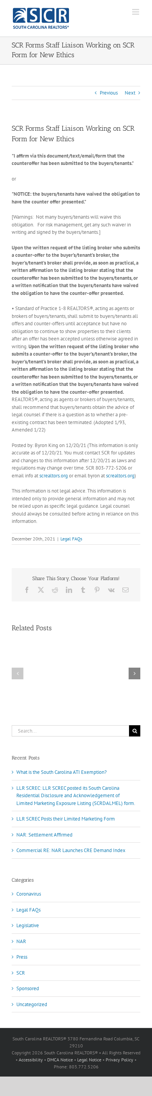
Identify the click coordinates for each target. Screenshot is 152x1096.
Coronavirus (28, 894)
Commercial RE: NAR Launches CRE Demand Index (70, 850)
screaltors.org (53, 475)
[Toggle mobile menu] (136, 12)
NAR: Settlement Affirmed (44, 834)
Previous (109, 92)
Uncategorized (31, 1004)
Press (21, 957)
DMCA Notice (60, 1060)
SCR (20, 973)
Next (130, 92)
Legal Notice (89, 1060)
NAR (21, 941)
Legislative (27, 925)
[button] (17, 673)
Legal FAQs (71, 539)
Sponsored (27, 988)
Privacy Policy (119, 1060)
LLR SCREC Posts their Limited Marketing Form (65, 818)
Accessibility (31, 1060)
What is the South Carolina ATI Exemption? (61, 772)
